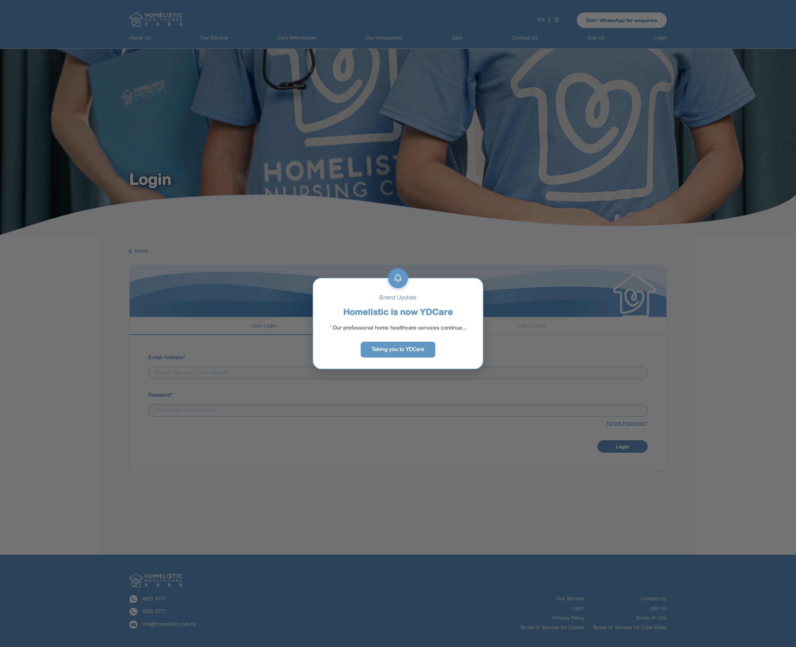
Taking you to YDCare (398, 349)
